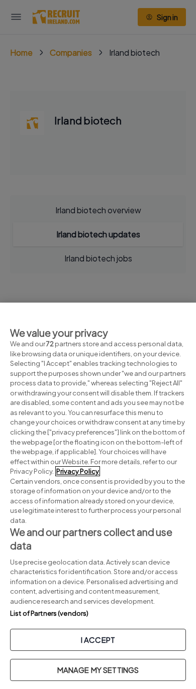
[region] (98, 496)
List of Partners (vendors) (49, 613)
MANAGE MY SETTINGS (98, 669)
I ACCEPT (98, 639)
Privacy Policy (77, 471)
